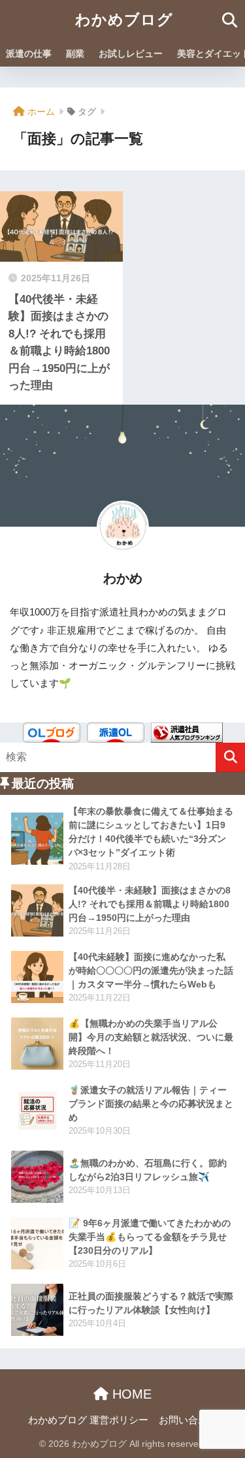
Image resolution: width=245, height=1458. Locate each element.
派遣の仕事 (29, 53)
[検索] (230, 757)
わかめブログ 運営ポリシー (88, 1420)
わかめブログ (124, 20)
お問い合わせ (188, 1420)
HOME (130, 1394)
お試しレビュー (131, 53)
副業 (75, 53)
